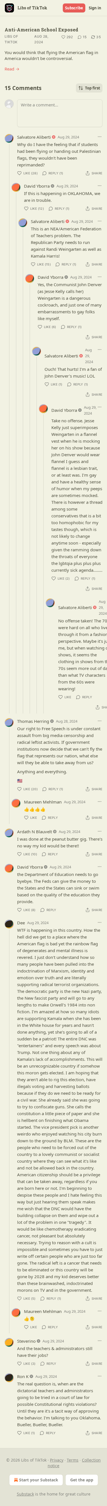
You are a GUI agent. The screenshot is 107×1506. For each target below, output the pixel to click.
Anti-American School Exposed (41, 30)
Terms (72, 1460)
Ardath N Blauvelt (34, 831)
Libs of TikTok (11, 39)
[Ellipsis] (99, 136)
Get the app (81, 1480)
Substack (25, 1494)
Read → (12, 69)
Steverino (26, 1341)
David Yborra (37, 186)
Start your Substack (38, 1480)
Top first (92, 88)
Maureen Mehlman (43, 802)
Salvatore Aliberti (34, 137)
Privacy (56, 1460)
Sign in (95, 7)
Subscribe (74, 7)
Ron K (23, 1376)
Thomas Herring (33, 721)
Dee (21, 923)
